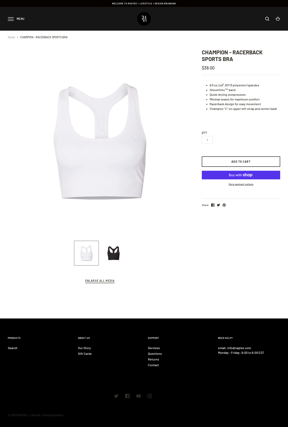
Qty (204, 132)
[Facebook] (127, 396)
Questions (155, 353)
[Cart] (278, 19)
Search (12, 348)
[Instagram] (150, 396)
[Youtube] (138, 396)
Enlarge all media (100, 280)
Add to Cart (240, 161)
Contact (153, 365)
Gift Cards (85, 353)
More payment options (241, 184)
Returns (153, 359)
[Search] (267, 19)
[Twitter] (116, 396)
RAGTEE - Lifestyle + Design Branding (40, 415)
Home (11, 37)
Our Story (84, 348)
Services (154, 348)
